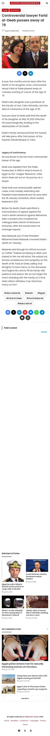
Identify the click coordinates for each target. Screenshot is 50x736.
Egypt (5, 10)
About (6, 720)
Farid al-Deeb (15, 298)
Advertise (14, 720)
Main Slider (15, 10)
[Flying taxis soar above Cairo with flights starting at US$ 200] (8, 679)
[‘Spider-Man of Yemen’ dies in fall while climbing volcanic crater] (37, 602)
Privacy (43, 720)
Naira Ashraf (25, 303)
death (30, 293)
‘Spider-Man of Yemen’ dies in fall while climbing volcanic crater (37, 612)
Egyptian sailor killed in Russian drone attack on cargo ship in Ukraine (13, 586)
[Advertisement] (25, 442)
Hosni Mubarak (35, 298)
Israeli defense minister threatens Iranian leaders (36, 576)
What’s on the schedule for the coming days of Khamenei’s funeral (12, 612)
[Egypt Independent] (25, 3)
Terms (25, 724)
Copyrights (34, 720)
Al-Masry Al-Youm (30, 717)
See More (25, 698)
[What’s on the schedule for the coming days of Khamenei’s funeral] (13, 602)
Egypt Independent (12, 31)
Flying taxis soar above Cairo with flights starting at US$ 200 (32, 677)
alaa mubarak (13, 293)
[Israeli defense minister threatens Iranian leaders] (37, 565)
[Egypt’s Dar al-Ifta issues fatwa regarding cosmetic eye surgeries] (8, 689)
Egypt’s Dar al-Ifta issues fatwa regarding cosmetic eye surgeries (32, 687)
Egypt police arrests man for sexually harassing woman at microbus (22, 665)
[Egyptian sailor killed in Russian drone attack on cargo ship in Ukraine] (13, 570)
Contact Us (24, 720)
